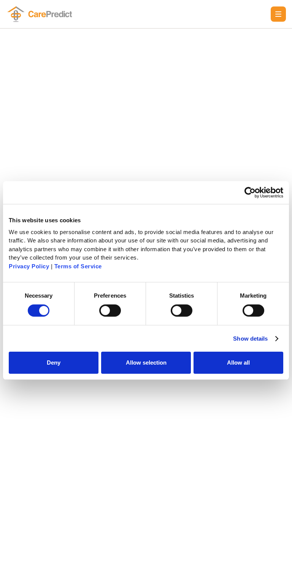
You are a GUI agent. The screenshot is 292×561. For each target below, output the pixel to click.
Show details (250, 338)
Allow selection (146, 362)
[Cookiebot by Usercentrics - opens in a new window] (250, 192)
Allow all (238, 362)
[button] (278, 14)
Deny (53, 362)
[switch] (110, 310)
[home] (41, 14)
